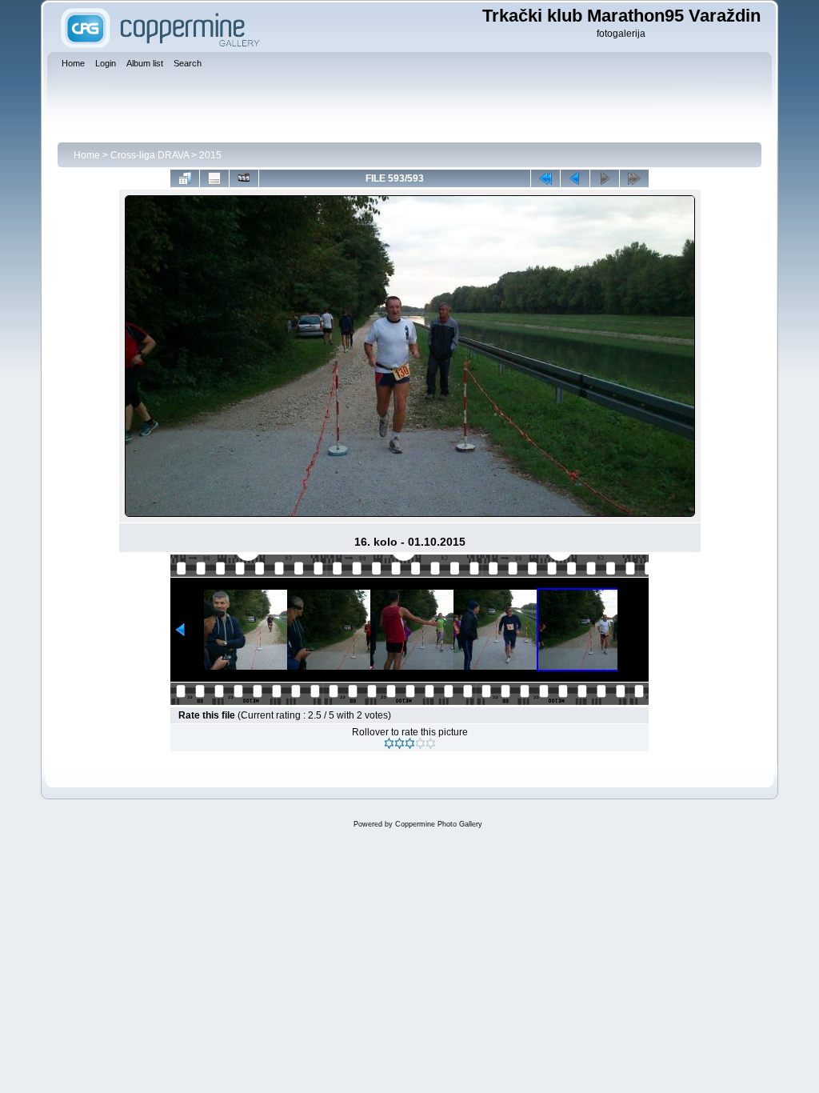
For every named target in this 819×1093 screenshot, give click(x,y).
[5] (430, 743)
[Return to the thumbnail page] (184, 178)
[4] (420, 743)
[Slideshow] (244, 178)
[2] (399, 743)
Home (87, 155)
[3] (410, 743)
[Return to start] (545, 178)
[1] (389, 743)
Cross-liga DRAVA (149, 155)
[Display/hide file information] (214, 178)
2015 (210, 155)
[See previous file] (575, 178)
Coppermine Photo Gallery (438, 824)
